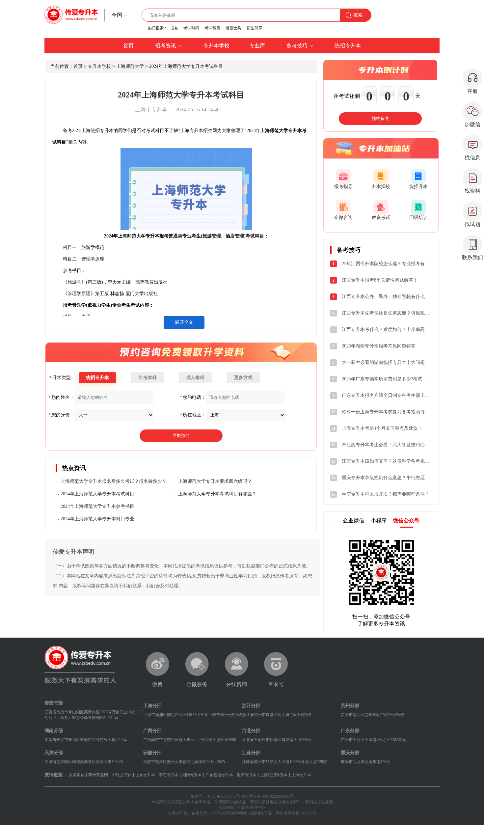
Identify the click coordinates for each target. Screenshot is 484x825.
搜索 (358, 15)
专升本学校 (99, 66)
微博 (157, 684)
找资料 (472, 191)
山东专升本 (145, 775)
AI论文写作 (122, 775)
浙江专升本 (168, 775)
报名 (174, 28)
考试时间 (191, 28)
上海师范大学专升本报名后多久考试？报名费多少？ (114, 481)
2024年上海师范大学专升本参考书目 (97, 506)
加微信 (472, 124)
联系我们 (472, 257)
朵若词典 (77, 775)
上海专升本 (301, 775)
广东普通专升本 (219, 775)
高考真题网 (98, 775)
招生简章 (254, 28)
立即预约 (181, 435)
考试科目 (212, 28)
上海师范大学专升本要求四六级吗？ (215, 481)
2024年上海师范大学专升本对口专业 (97, 518)
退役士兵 (233, 28)
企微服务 (196, 684)
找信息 (472, 157)
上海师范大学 (130, 66)
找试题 (472, 224)
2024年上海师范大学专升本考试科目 (97, 493)
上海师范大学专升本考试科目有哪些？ (217, 493)
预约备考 (380, 118)
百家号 (276, 684)
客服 (472, 91)
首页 (78, 66)
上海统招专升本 (274, 775)
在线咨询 (236, 684)
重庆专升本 (246, 775)
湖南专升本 (192, 775)
